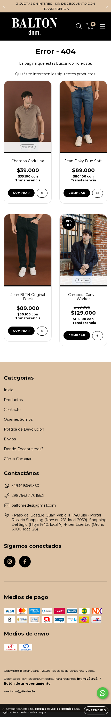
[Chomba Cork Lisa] (42, 193)
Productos (13, 399)
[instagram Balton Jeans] (9, 561)
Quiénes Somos (18, 419)
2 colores (83, 280)
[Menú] (102, 26)
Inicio (8, 390)
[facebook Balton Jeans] (25, 561)
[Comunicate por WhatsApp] (102, 693)
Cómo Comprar (17, 458)
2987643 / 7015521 (28, 495)
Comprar (21, 193)
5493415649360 (25, 485)
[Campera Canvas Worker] (97, 335)
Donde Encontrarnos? (23, 449)
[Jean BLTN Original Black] (42, 331)
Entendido (96, 710)
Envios (10, 439)
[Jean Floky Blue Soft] (97, 193)
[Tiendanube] (20, 692)
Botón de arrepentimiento (27, 683)
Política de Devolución (24, 429)
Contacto (12, 409)
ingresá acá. (87, 679)
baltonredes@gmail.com (34, 505)
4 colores (27, 146)
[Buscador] (79, 26)
